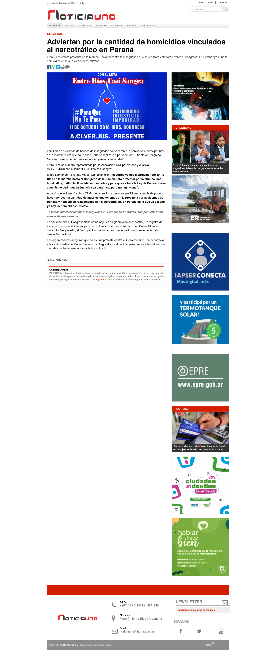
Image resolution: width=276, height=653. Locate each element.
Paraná (131, 25)
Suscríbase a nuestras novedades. (196, 609)
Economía (85, 25)
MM (210, 643)
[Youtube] (221, 630)
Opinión (101, 25)
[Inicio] (81, 13)
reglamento (101, 279)
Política (70, 25)
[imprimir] (62, 67)
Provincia (117, 25)
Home (201, 2)
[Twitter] (58, 67)
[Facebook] (49, 67)
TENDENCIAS (148, 25)
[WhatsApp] (53, 67)
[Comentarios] (67, 67)
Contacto (222, 2)
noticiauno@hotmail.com (137, 631)
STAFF (210, 2)
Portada (54, 25)
